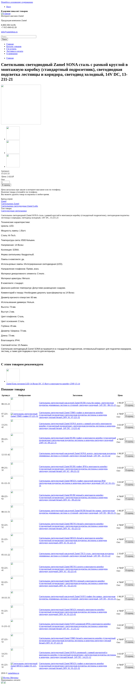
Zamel (3, 201)
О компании (12, 53)
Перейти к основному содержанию (17, 2)
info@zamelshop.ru (9, 32)
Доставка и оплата (14, 51)
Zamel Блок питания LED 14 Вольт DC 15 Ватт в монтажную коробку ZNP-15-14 (43, 384)
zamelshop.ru (13, 673)
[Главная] (5, 13)
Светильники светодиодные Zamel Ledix (19, 206)
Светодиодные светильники (14, 211)
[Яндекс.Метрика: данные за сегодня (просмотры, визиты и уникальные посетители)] (9, 678)
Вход (8, 7)
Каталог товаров (13, 46)
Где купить (11, 49)
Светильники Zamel (10, 204)
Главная (10, 44)
